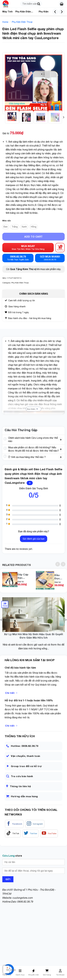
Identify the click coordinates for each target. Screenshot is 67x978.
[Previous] (55, 12)
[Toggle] (5, 439)
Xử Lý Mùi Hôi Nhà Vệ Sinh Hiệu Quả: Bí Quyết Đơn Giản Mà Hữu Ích (33, 636)
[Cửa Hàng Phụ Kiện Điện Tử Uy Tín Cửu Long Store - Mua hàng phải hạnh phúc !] (10, 4)
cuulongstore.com (23, 897)
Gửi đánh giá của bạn (34, 539)
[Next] (61, 12)
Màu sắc (6, 221)
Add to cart (33, 236)
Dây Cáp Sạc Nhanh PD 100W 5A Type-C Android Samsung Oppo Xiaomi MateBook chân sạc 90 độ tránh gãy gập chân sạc (24, 576)
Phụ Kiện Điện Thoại (23, 12)
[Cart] (61, 4)
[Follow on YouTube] (49, 834)
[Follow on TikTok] (13, 834)
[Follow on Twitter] (30, 834)
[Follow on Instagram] (34, 824)
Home (5, 22)
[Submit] (39, 4)
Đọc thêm (31, 409)
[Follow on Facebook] (14, 824)
